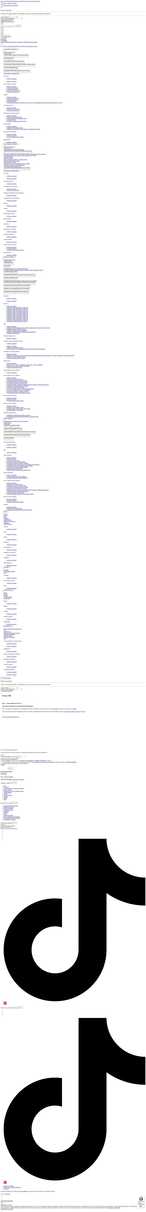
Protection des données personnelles (12, 1187)
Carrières (6, 812)
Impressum (6, 1188)
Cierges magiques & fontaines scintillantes (14, 788)
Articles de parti (7, 790)
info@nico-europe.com (18, 779)
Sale (5, 785)
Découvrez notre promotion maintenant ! (12, 7)
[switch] (141, 1206)
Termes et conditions (9, 1186)
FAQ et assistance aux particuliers (12, 816)
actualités (74, 708)
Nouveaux (6, 787)
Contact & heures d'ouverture (11, 805)
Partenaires (6, 811)
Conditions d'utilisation (39, 760)
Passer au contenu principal (7, 1)
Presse (5, 814)
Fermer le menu (6, 36)
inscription (4, 40)
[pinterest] (5, 1004)
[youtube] (4, 838)
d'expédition (24, 1191)
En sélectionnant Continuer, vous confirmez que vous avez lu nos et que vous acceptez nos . (39, 762)
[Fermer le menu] (4, 420)
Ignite (5, 799)
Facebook (67, 711)
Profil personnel (8, 42)
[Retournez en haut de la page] (2, 1203)
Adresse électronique (6, 756)
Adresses (14, 42)
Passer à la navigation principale (32, 1)
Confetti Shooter (8, 792)
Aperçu (2, 42)
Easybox (6, 796)
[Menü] (143, 1197)
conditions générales (71, 762)
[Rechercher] (16, 26)
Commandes (20, 42)
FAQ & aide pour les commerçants (12, 818)
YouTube (77, 711)
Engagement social (8, 810)
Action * (3, 755)
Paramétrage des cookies (9, 819)
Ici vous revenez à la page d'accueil (10, 717)
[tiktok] (74, 1001)
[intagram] (4, 833)
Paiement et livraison (9, 807)
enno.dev (8, 1194)
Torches (5, 794)
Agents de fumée (8, 795)
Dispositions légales (8, 815)
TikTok (83, 711)
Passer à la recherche (19, 1)
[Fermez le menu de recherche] (19, 26)
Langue (2, 17)
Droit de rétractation (8, 808)
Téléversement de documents (30, 42)
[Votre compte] (2, 33)
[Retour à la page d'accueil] (7, 21)
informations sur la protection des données (44, 762)
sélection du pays (5, 18)
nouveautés (55, 708)
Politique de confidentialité (114, 1207)
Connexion (3, 39)
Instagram (72, 711)
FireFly (5, 798)
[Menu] (2, 23)
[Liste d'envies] (1, 44)
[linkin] (4, 834)
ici (21, 1207)
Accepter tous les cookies (7, 1209)
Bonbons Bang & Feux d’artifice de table (13, 791)
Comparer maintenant (7, 1201)
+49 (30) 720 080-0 (8, 777)
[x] (4, 836)
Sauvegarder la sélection (6, 20)
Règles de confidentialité (27, 760)
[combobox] (8, 26)
